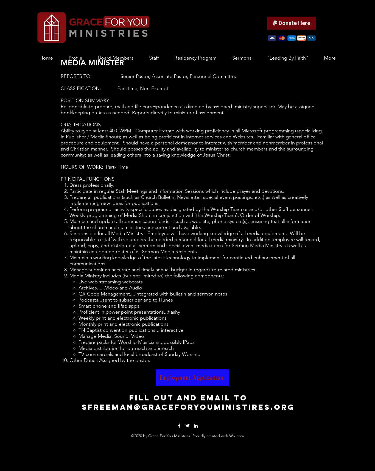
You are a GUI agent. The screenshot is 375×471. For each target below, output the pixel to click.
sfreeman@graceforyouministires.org (188, 407)
